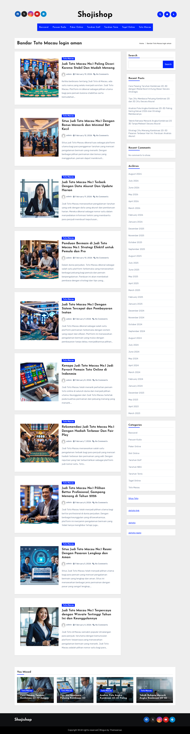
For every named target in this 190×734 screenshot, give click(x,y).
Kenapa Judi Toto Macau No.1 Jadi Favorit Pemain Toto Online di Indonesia (87, 369)
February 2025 (135, 297)
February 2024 (135, 379)
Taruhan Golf (93, 27)
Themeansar (116, 730)
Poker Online (76, 27)
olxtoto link (133, 510)
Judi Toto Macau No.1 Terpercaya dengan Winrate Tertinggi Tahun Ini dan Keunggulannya (86, 614)
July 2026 (133, 181)
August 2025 (135, 256)
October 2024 (135, 324)
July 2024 (133, 345)
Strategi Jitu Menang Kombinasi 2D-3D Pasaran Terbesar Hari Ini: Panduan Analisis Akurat (149, 133)
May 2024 (133, 358)
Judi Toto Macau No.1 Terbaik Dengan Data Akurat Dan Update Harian (87, 186)
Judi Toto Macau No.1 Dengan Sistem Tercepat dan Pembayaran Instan (87, 308)
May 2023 (133, 399)
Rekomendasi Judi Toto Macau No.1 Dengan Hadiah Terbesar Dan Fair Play (88, 430)
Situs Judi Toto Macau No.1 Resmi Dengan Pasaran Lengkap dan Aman (86, 553)
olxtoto (131, 523)
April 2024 (133, 365)
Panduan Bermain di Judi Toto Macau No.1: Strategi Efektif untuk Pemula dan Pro (88, 247)
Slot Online (133, 453)
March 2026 (134, 208)
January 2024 (135, 386)
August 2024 (135, 338)
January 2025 (135, 304)
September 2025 (136, 249)
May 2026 (133, 194)
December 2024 (136, 311)
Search (133, 55)
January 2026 (135, 222)
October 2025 (135, 242)
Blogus (103, 730)
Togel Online (128, 27)
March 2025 (134, 290)
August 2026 (135, 174)
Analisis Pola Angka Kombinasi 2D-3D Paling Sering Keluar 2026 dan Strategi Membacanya (150, 111)
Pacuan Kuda (59, 27)
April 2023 (133, 406)
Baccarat (44, 27)
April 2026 (133, 201)
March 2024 (134, 372)
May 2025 (133, 276)
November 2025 (136, 235)
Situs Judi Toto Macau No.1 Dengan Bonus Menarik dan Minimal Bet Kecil (88, 125)
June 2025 (133, 269)
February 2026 (135, 215)
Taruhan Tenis (111, 27)
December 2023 (136, 393)
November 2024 (136, 317)
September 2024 (136, 331)
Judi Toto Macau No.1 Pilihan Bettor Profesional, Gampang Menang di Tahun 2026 (83, 492)
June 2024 (133, 352)
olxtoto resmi (134, 533)
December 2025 (136, 228)
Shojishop (95, 15)
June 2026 (133, 187)
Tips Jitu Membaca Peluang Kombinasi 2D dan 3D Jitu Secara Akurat (75, 698)
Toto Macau (145, 27)
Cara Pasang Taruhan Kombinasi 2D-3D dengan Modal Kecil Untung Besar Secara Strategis (149, 89)
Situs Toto (133, 498)
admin (69, 74)
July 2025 (133, 263)
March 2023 (134, 413)
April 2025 (133, 283)
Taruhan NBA (135, 467)
